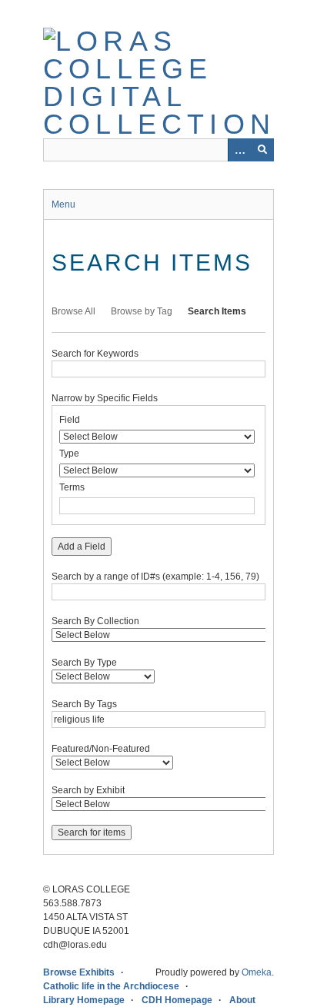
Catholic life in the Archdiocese (111, 986)
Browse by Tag (141, 311)
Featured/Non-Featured (101, 748)
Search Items (217, 311)
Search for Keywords (95, 353)
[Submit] (262, 149)
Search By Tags (84, 704)
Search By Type (84, 662)
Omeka (257, 972)
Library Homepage (84, 1000)
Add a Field (81, 546)
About (242, 1000)
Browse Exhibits (79, 972)
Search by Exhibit (88, 790)
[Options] (239, 149)
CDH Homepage (177, 1000)
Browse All (73, 311)
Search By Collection (95, 621)
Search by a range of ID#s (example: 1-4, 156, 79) (155, 576)
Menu (63, 204)
